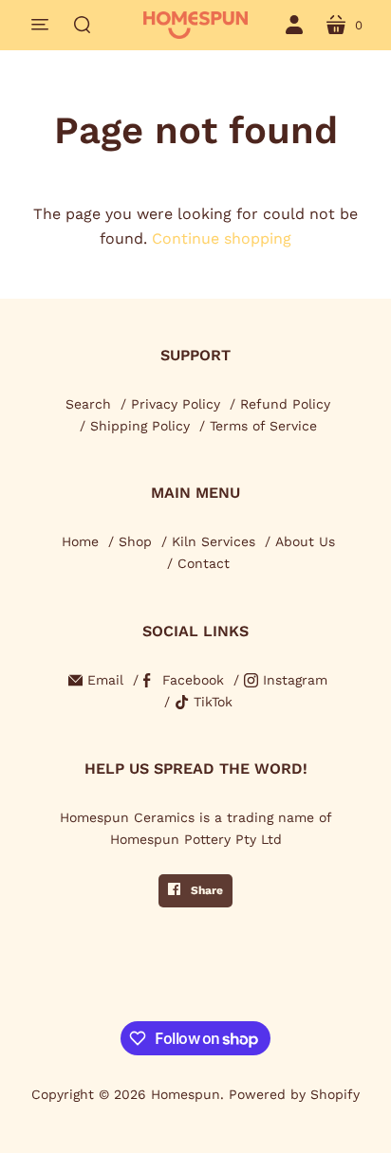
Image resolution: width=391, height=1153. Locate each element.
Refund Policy (285, 404)
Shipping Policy (140, 425)
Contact (203, 563)
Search (88, 404)
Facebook (193, 679)
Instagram (295, 679)
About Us (305, 541)
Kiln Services (213, 541)
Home (80, 541)
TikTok (213, 701)
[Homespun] (195, 25)
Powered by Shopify (294, 1094)
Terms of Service (263, 425)
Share (205, 890)
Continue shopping (221, 238)
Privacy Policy (175, 404)
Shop (135, 541)
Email (105, 679)
